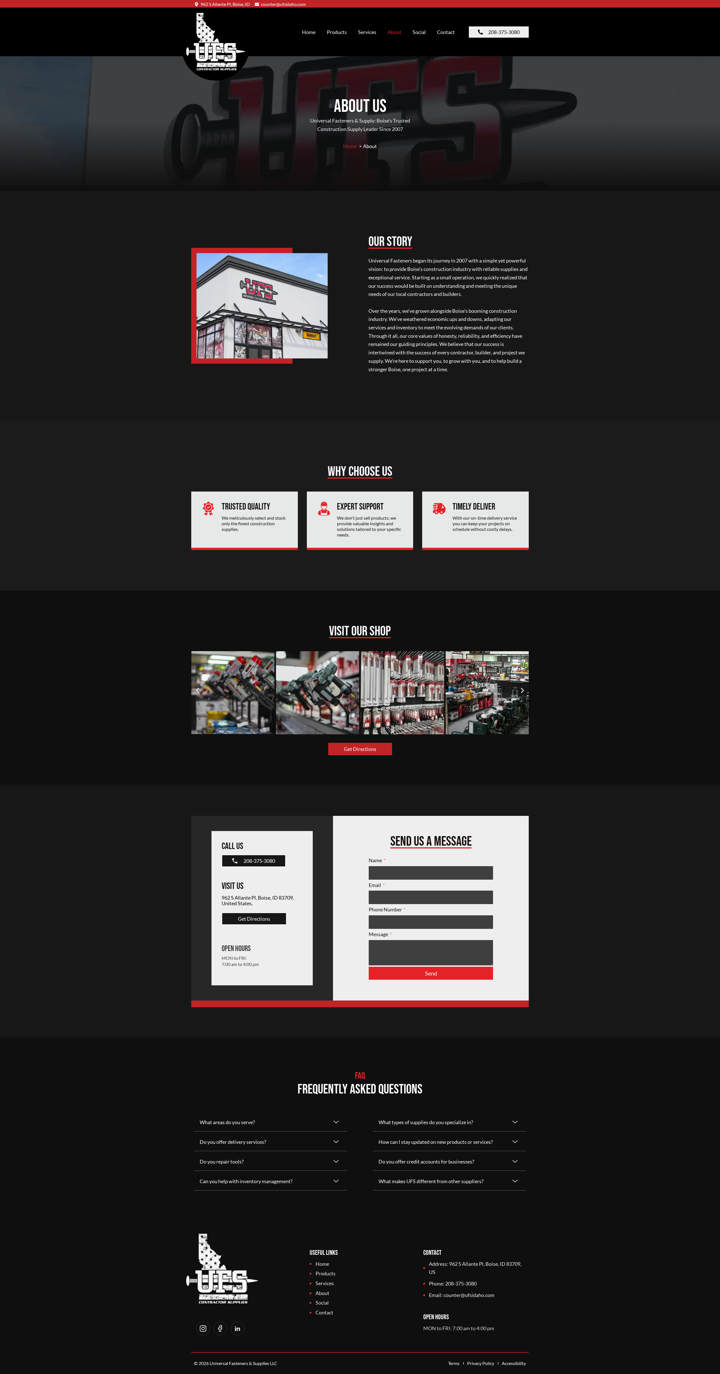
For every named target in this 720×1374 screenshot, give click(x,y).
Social (419, 32)
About (394, 32)
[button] (197, 690)
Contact (446, 32)
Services (367, 32)
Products (337, 32)
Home (309, 32)
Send (431, 973)
